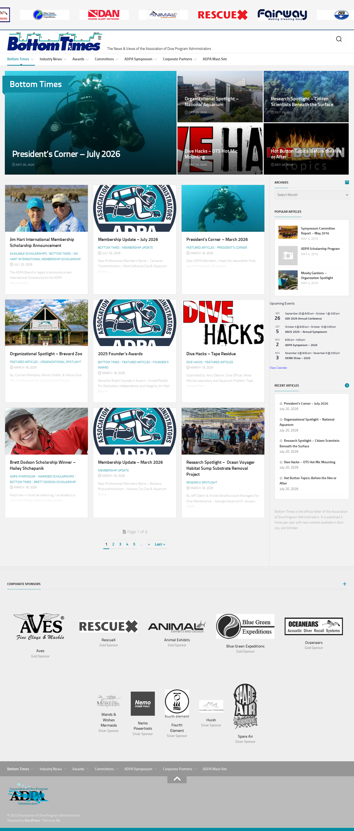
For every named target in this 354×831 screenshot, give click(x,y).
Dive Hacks (194, 362)
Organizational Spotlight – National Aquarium (211, 73)
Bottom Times (18, 59)
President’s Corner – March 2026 (217, 239)
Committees (104, 59)
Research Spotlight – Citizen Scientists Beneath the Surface (302, 76)
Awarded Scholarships (56, 476)
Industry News (51, 59)
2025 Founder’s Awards (120, 353)
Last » (160, 544)
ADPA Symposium (138, 59)
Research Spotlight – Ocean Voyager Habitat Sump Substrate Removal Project (220, 468)
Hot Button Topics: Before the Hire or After (296, 126)
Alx (58, 820)
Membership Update (137, 247)
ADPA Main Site (215, 59)
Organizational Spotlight (60, 362)
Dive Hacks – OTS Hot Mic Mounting (204, 126)
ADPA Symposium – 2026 (301, 345)
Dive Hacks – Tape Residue (211, 353)
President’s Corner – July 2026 (27, 73)
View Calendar (278, 367)
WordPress (32, 820)
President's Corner (232, 247)
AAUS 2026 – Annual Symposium (306, 332)
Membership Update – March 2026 (130, 462)
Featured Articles (200, 247)
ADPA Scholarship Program (320, 249)
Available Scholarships (28, 253)
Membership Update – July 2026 (128, 239)
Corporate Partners (177, 59)
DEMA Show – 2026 (297, 358)
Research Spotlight (201, 482)
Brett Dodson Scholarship (55, 482)
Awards (78, 59)
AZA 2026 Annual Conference (303, 318)
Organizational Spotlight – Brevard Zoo (46, 353)
